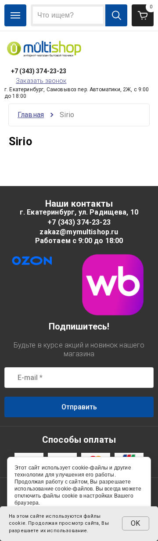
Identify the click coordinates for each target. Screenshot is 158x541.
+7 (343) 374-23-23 (39, 71)
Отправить (79, 407)
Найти (116, 15)
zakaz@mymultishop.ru (79, 232)
